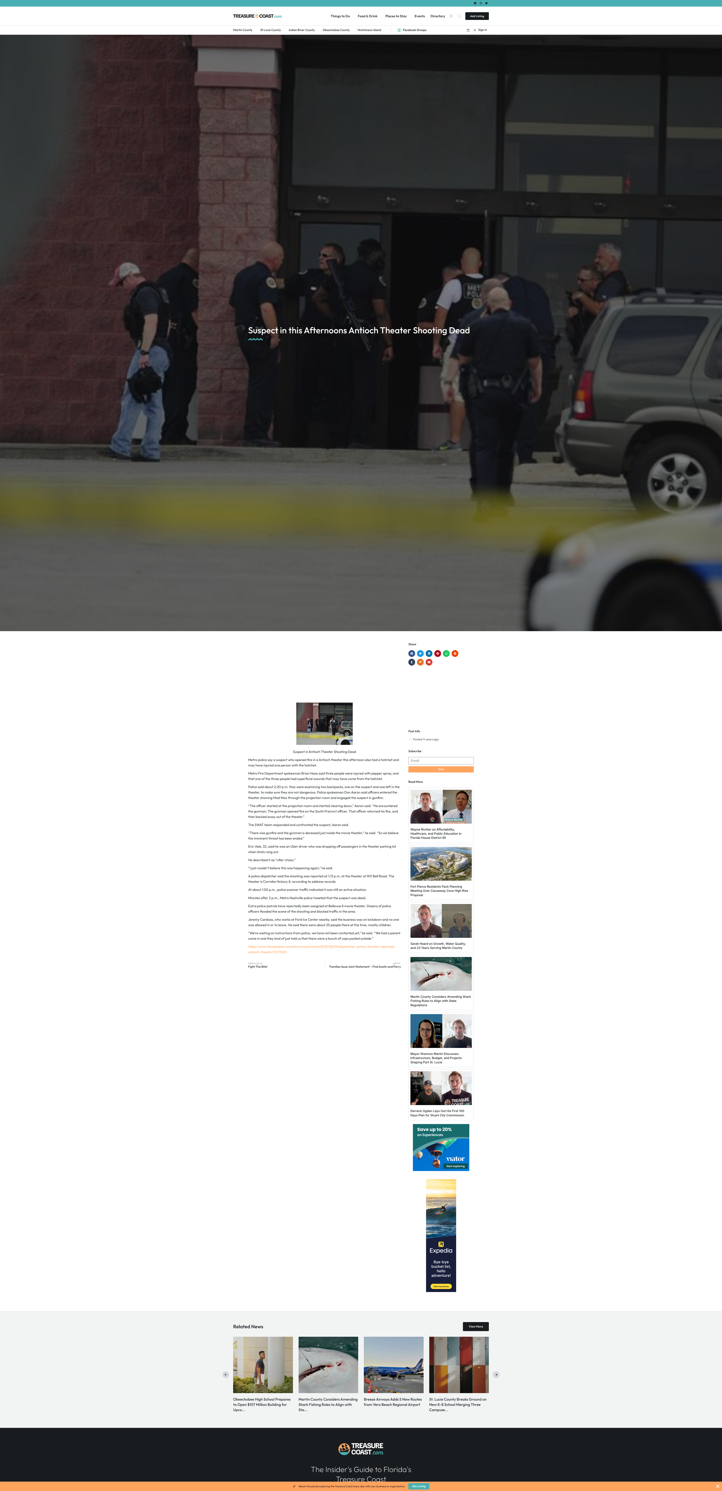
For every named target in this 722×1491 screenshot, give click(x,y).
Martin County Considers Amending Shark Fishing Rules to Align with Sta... (458, 1404)
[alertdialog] (361, 1486)
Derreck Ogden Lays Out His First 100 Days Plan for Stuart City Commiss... (326, 1404)
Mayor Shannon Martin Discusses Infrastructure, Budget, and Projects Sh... (263, 1404)
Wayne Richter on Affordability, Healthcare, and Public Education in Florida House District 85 (435, 834)
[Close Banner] (718, 1486)
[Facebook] (475, 3)
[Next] (496, 1374)
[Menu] (451, 16)
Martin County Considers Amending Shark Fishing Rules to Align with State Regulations (440, 1001)
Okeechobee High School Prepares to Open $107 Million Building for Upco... (392, 1404)
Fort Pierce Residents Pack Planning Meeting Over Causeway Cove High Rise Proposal (439, 891)
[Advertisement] (324, 672)
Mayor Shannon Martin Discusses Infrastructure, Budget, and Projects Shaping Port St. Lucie (436, 1058)
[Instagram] (481, 3)
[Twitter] (486, 3)
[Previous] (225, 1374)
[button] (468, 30)
